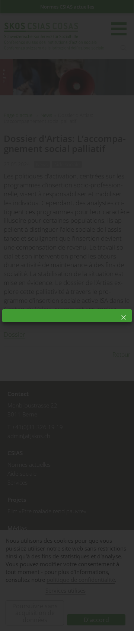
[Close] (123, 317)
